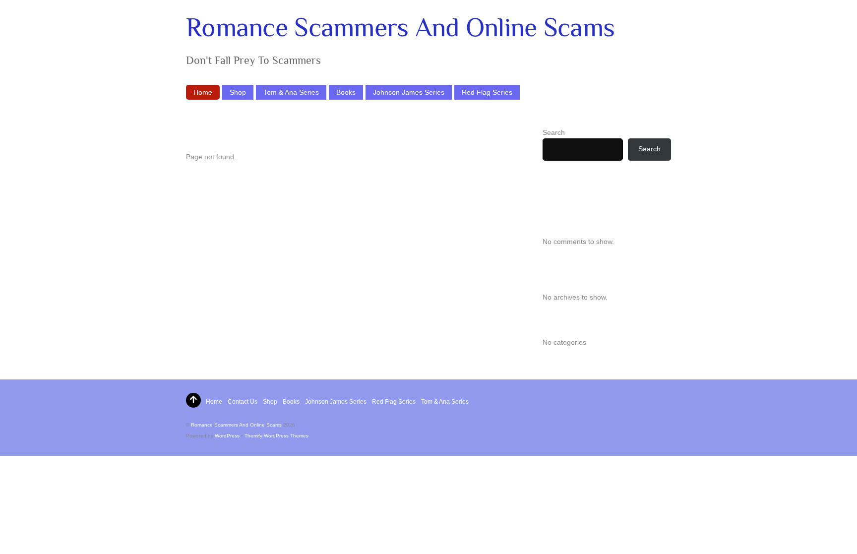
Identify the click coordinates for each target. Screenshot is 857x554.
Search (554, 132)
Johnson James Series (408, 92)
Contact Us (242, 402)
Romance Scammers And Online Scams (236, 425)
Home (202, 92)
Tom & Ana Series (291, 92)
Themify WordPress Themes (276, 435)
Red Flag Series (487, 92)
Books (346, 92)
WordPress (227, 435)
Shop (238, 92)
